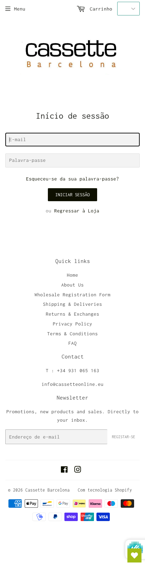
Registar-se (123, 437)
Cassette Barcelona (47, 490)
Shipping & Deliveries (72, 304)
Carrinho (99, 9)
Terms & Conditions (72, 333)
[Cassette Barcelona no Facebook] (64, 470)
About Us (72, 285)
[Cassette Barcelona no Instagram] (77, 470)
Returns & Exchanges (72, 314)
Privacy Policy (72, 324)
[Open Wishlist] (134, 555)
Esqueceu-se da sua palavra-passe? (72, 179)
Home (72, 275)
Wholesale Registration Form (72, 294)
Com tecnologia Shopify (105, 490)
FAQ (72, 343)
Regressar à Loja (76, 210)
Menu (19, 9)
